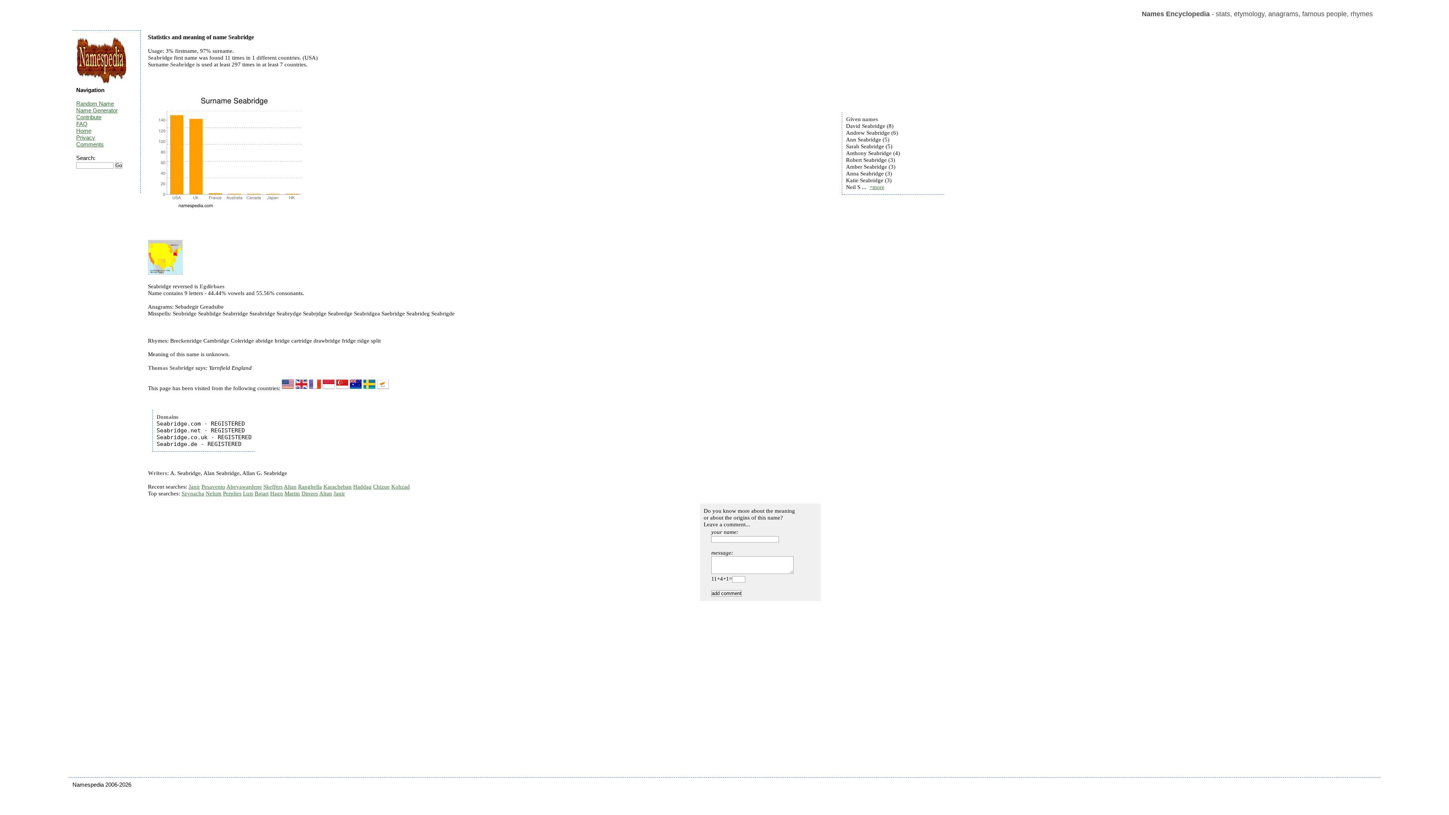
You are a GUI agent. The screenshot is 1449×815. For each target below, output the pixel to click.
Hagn (276, 494)
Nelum (214, 494)
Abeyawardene (244, 487)
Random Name (95, 103)
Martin (292, 494)
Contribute (89, 117)
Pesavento (213, 487)
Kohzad (400, 487)
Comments (90, 144)
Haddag (362, 487)
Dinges (309, 494)
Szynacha (193, 494)
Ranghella (310, 487)
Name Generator (97, 110)
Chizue (381, 487)
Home (83, 131)
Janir (194, 487)
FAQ (82, 124)
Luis (248, 494)
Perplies (232, 494)
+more (876, 187)
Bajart (262, 494)
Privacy (85, 137)
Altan (290, 487)
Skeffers (273, 487)
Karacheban (337, 487)
